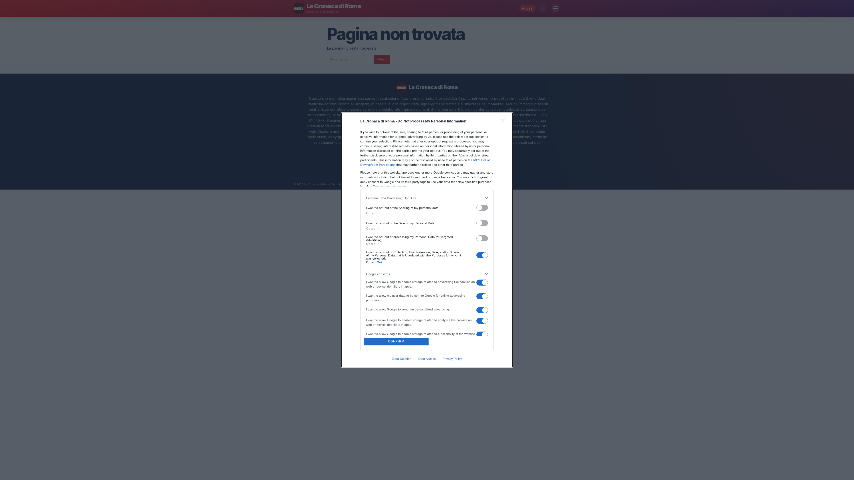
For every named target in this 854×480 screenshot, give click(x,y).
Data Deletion (401, 358)
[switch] (482, 208)
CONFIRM (396, 341)
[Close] (504, 121)
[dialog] (427, 240)
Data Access (427, 358)
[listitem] (427, 198)
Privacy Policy (452, 358)
